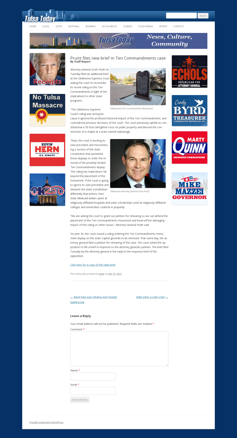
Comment (77, 329)
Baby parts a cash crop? (152, 297)
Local (45, 26)
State (59, 26)
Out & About (109, 26)
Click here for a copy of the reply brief (92, 265)
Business (91, 26)
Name (75, 370)
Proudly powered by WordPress (46, 422)
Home (33, 26)
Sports (163, 26)
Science (127, 26)
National (73, 26)
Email (74, 384)
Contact (178, 26)
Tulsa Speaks (145, 26)
